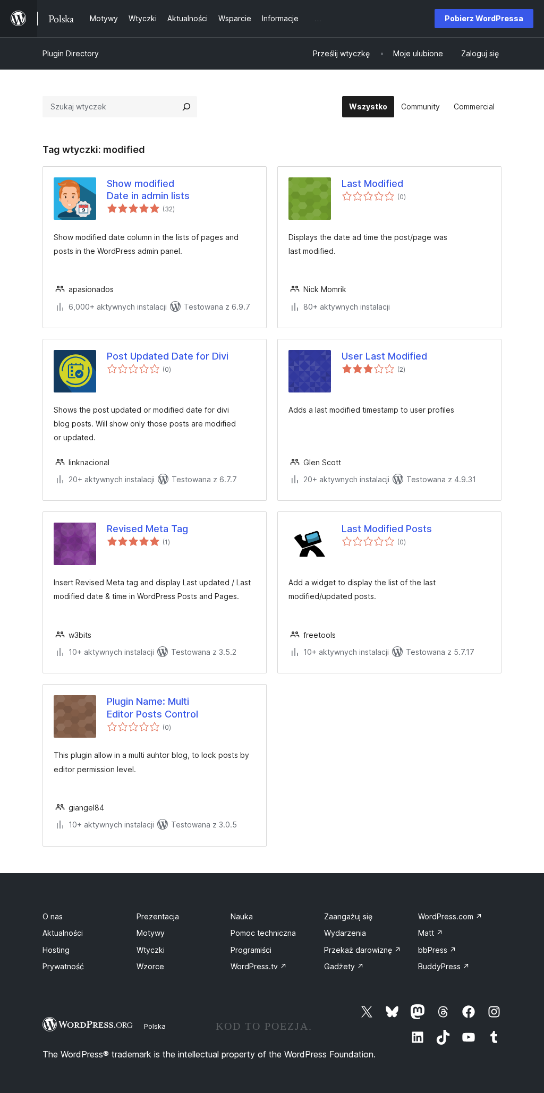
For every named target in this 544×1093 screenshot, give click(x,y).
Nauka (242, 916)
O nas (52, 916)
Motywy (151, 932)
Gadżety (344, 966)
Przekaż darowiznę (362, 949)
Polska (155, 1026)
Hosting (56, 949)
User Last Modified (384, 356)
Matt (430, 932)
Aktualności (62, 932)
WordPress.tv (259, 966)
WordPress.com (450, 916)
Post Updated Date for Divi (167, 356)
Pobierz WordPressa (484, 18)
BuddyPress (444, 966)
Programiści (251, 949)
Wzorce (150, 966)
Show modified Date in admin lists (148, 189)
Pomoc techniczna (263, 932)
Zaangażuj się (348, 916)
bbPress (437, 949)
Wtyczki (151, 949)
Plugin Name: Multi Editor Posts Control (152, 707)
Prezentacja (158, 916)
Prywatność (63, 966)
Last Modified (372, 183)
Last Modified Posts (387, 528)
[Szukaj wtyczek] (186, 106)
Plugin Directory (70, 53)
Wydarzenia (345, 932)
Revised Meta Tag (147, 528)
